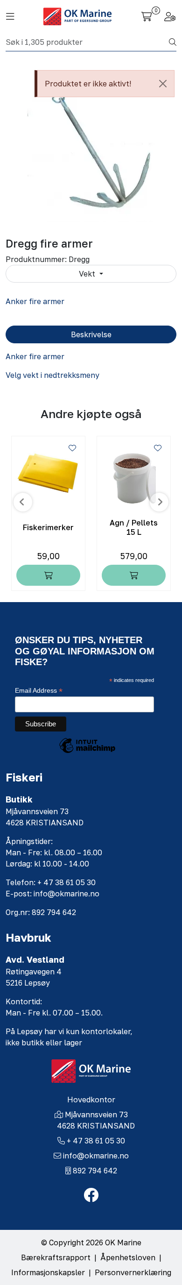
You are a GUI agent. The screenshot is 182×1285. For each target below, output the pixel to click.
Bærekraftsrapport (56, 1257)
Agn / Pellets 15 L (134, 527)
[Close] (163, 84)
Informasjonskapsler (48, 1272)
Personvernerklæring (133, 1272)
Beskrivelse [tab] (91, 334)
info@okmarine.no (96, 1155)
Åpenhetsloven (127, 1257)
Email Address (39, 690)
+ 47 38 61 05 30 (96, 1140)
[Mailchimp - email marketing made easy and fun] (87, 752)
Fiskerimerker (48, 527)
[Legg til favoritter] (72, 448)
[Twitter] (91, 1195)
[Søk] (172, 42)
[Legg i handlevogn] (48, 575)
